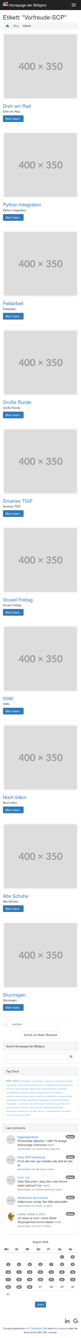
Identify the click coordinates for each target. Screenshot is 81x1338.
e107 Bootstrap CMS (36, 1328)
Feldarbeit (13, 303)
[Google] (74, 1322)
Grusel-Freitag (18, 599)
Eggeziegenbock (27, 1137)
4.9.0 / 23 (23, 1177)
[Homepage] (7, 26)
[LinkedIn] (66, 1322)
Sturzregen (14, 994)
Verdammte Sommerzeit (32, 1198)
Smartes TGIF (18, 500)
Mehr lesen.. (13, 119)
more (50, 1145)
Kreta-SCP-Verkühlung (31, 1157)
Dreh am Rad (17, 105)
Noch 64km (15, 797)
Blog (16, 26)
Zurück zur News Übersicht (40, 1035)
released (62, 1328)
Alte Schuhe (15, 895)
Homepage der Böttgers (27, 4)
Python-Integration (22, 204)
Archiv (40, 1304)
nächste (17, 1024)
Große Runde (17, 401)
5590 (8, 698)
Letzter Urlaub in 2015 (31, 1214)
